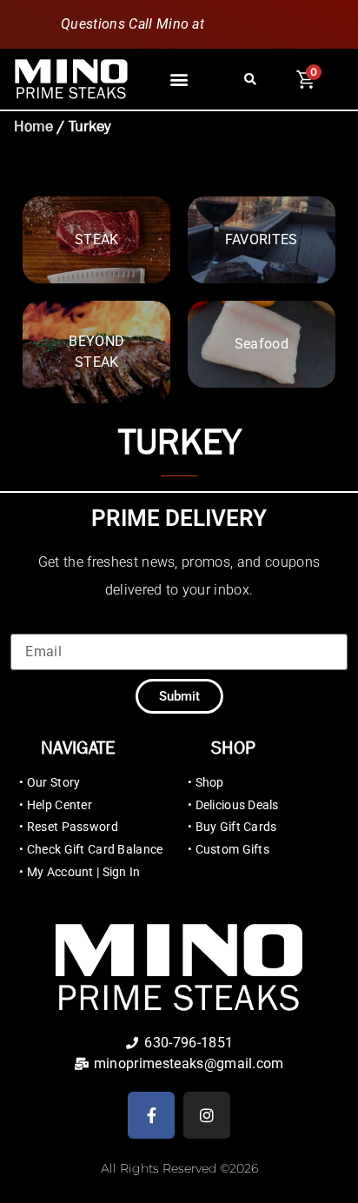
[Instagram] (206, 1115)
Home (33, 126)
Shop (210, 782)
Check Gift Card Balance (94, 849)
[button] (178, 79)
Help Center (59, 805)
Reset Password (72, 827)
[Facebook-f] (151, 1115)
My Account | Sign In (84, 872)
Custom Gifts (232, 849)
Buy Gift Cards (236, 827)
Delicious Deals (237, 805)
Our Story (54, 782)
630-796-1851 (253, 24)
